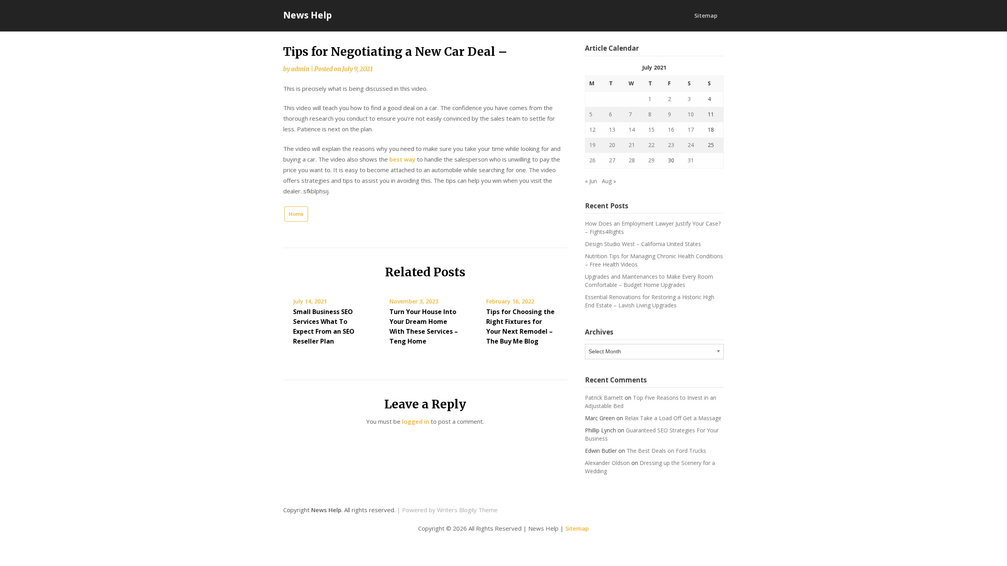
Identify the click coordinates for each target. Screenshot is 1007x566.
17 (691, 129)
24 (691, 145)
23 (671, 145)
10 (691, 114)
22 (651, 145)
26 (592, 160)
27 (612, 160)
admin (300, 69)
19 (592, 145)
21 (632, 145)
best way (402, 159)
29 (651, 160)
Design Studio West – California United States (643, 244)
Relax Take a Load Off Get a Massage (673, 418)
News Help (307, 15)
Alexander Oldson (607, 463)
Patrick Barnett (604, 397)
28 (632, 160)
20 (612, 145)
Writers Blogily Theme (467, 510)
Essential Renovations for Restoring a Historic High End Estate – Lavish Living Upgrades (649, 301)
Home (296, 213)
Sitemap (705, 15)
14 (632, 129)
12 (592, 129)
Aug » (609, 181)
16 (671, 129)
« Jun (591, 181)
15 (651, 129)
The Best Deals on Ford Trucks (666, 450)
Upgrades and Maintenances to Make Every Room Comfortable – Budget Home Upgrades (649, 281)
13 (612, 129)
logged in (415, 421)
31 (691, 160)
